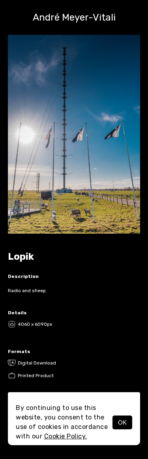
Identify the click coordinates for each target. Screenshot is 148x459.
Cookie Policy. (65, 436)
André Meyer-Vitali (74, 17)
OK (122, 422)
